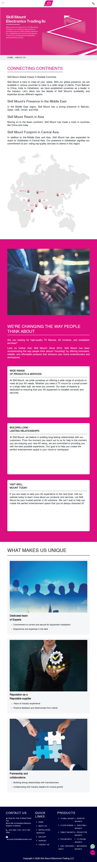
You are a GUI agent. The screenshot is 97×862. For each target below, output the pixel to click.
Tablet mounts (67, 832)
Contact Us (43, 845)
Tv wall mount (67, 818)
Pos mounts (66, 839)
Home (10, 58)
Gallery (42, 837)
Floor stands (66, 825)
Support (42, 841)
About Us (20, 58)
